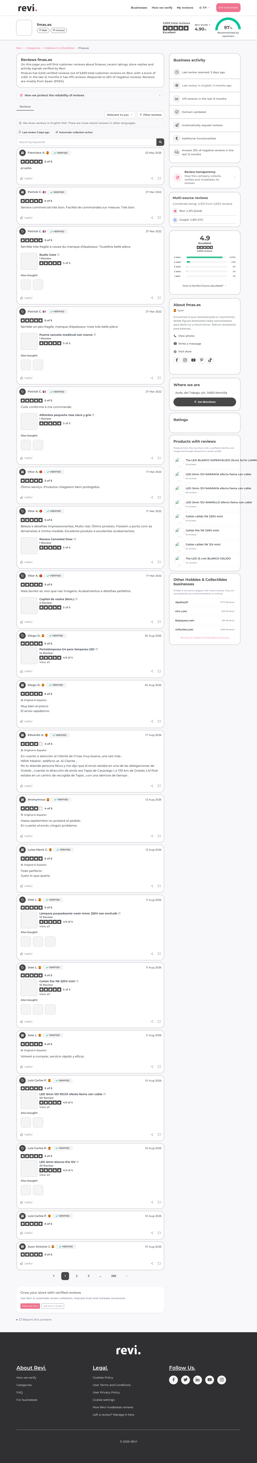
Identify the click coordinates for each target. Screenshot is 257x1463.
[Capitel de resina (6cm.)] (29, 605)
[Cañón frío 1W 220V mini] (50, 941)
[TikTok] (210, 360)
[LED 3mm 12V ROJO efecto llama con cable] (29, 1100)
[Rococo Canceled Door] (29, 545)
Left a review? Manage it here (113, 1414)
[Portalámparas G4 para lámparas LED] (29, 655)
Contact (60, 30)
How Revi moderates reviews (113, 1407)
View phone (186, 335)
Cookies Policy (103, 1377)
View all (44, 662)
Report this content (37, 1319)
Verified (62, 152)
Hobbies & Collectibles (59, 48)
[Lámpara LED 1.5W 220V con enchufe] (38, 941)
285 (113, 1276)
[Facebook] (176, 360)
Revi (19, 48)
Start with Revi (30, 1306)
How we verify (162, 7)
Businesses (139, 7)
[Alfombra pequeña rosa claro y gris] (29, 421)
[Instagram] (185, 360)
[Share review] (152, 178)
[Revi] (27, 7)
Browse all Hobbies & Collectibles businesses (205, 637)
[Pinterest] (202, 360)
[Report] (159, 178)
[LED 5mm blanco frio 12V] (26, 1122)
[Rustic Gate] (29, 261)
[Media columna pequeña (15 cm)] (26, 285)
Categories (33, 48)
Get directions (206, 401)
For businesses (228, 7)
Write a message (189, 343)
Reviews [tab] (25, 106)
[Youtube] (193, 360)
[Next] (127, 1276)
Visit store (185, 351)
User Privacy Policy (106, 1392)
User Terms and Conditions (112, 1385)
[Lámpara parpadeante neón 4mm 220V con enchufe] (29, 920)
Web (44, 30)
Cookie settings (104, 1400)
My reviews (185, 7)
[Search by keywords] (160, 142)
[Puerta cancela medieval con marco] (29, 341)
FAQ (19, 1392)
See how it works (52, 1306)
